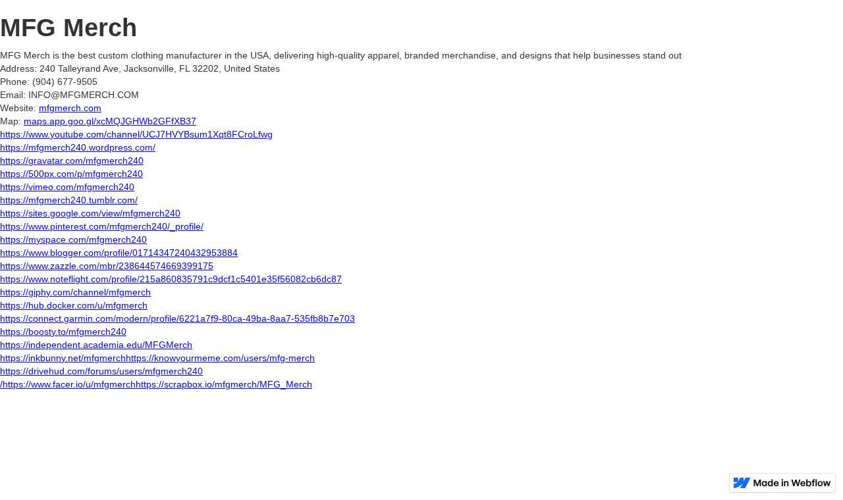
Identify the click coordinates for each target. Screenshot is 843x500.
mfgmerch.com (70, 108)
